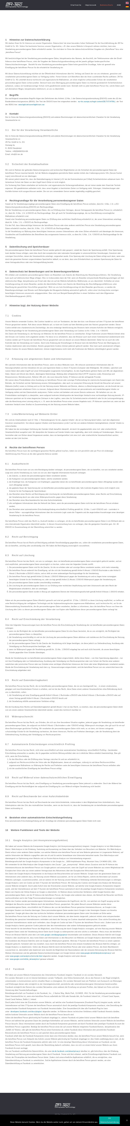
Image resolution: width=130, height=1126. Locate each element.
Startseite (76, 5)
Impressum (90, 5)
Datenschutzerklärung (109, 1122)
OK (109, 1118)
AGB (119, 5)
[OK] (127, 1120)
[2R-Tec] (16, 5)
